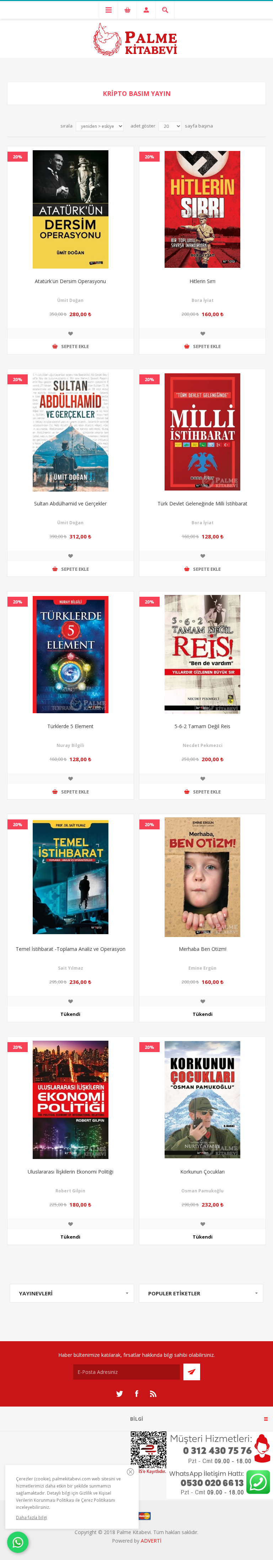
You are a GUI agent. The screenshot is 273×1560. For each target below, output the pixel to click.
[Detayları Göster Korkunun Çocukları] (202, 1100)
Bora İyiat (203, 300)
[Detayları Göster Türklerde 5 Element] (70, 654)
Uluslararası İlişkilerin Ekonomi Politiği (70, 1171)
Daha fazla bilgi (31, 1518)
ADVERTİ (151, 1540)
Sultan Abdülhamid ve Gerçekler (70, 503)
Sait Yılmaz (70, 968)
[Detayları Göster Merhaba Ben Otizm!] (202, 877)
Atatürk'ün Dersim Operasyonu (70, 281)
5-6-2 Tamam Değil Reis (202, 726)
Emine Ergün (202, 968)
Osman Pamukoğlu (202, 1191)
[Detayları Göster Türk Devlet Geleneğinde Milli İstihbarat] (202, 432)
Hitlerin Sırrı (202, 281)
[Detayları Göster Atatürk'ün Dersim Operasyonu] (70, 209)
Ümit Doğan (70, 300)
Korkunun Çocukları (202, 1171)
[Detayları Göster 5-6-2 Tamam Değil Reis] (202, 654)
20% (17, 156)
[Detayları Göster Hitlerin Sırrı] (202, 209)
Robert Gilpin (70, 1191)
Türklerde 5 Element (70, 726)
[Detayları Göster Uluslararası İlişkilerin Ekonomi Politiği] (70, 1100)
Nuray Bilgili (70, 745)
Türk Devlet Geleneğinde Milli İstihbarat (202, 503)
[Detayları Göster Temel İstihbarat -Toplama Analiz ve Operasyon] (70, 877)
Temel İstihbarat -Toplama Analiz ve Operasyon (70, 949)
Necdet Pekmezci (203, 745)
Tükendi (70, 1014)
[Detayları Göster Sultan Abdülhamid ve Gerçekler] (70, 432)
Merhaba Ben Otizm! (202, 949)
